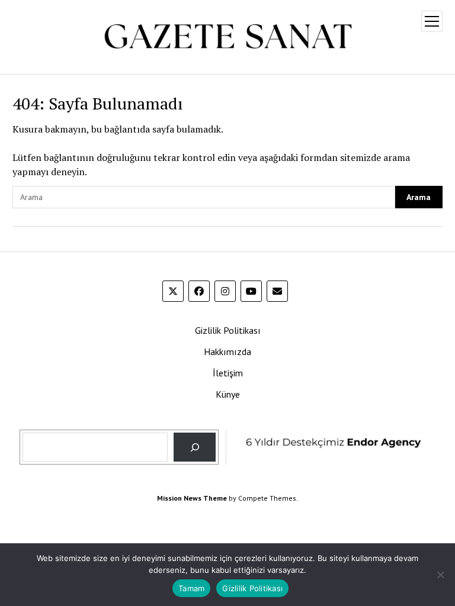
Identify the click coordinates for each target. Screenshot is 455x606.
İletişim (228, 373)
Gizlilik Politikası (228, 330)
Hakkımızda (227, 351)
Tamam (191, 588)
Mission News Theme (192, 498)
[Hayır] (440, 575)
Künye (228, 394)
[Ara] (195, 447)
